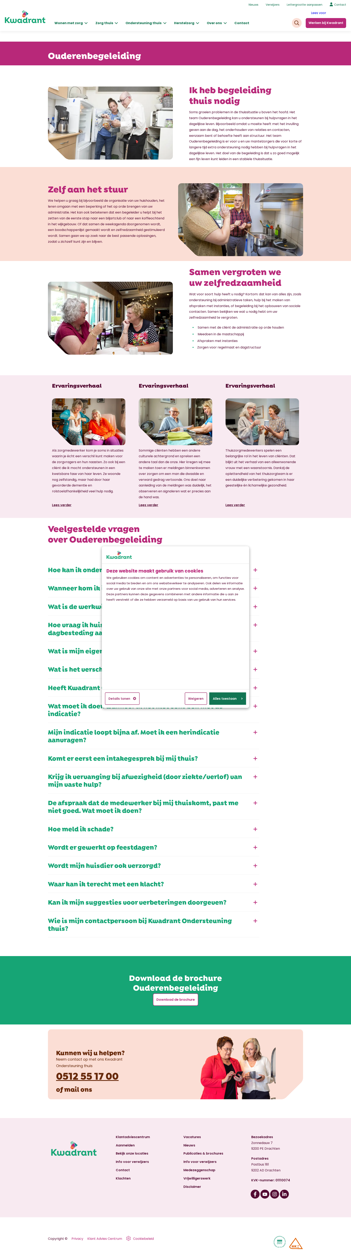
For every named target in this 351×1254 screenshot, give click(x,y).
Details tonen (119, 699)
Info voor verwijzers (132, 1161)
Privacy (77, 1238)
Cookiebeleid (143, 1238)
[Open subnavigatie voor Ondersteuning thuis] (165, 23)
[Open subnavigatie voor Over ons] (225, 23)
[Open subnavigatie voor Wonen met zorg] (86, 23)
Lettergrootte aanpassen (304, 5)
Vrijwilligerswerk (196, 1178)
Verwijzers (273, 5)
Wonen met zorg (68, 23)
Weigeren (196, 699)
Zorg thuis (104, 23)
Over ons (214, 23)
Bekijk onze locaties (132, 1153)
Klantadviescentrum (133, 1137)
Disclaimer (192, 1186)
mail (71, 1089)
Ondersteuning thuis (143, 23)
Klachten (123, 1178)
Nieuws (253, 5)
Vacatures (192, 1137)
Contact (241, 23)
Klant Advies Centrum (104, 1238)
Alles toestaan (225, 699)
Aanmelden (125, 1145)
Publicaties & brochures (203, 1153)
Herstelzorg (184, 23)
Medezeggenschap (199, 1170)
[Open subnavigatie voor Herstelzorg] (197, 23)
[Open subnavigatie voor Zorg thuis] (116, 23)
